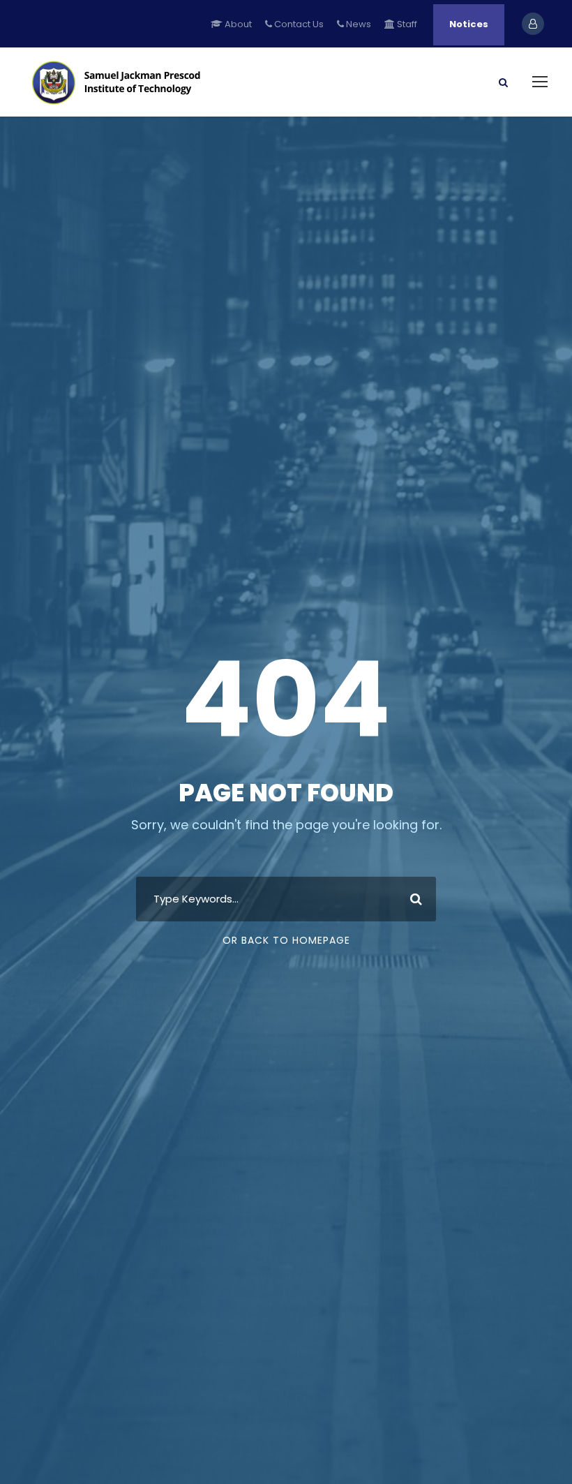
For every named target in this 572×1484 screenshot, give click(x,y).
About (237, 24)
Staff (406, 24)
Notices (468, 24)
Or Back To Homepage (286, 940)
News (357, 24)
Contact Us (298, 24)
